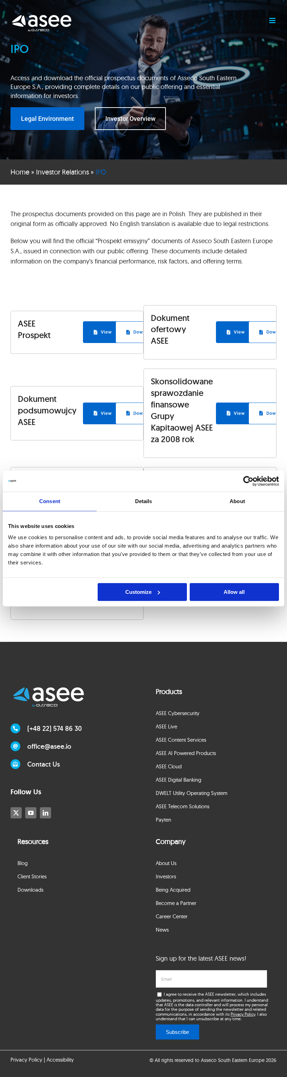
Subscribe (177, 1032)
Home (19, 171)
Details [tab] (143, 501)
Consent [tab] (49, 501)
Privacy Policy (243, 1014)
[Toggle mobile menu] (272, 20)
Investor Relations (62, 171)
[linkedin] (45, 812)
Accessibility (60, 1059)
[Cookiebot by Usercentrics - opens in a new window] (248, 481)
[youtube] (30, 812)
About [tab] (237, 501)
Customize (138, 592)
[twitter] (16, 812)
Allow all (234, 592)
